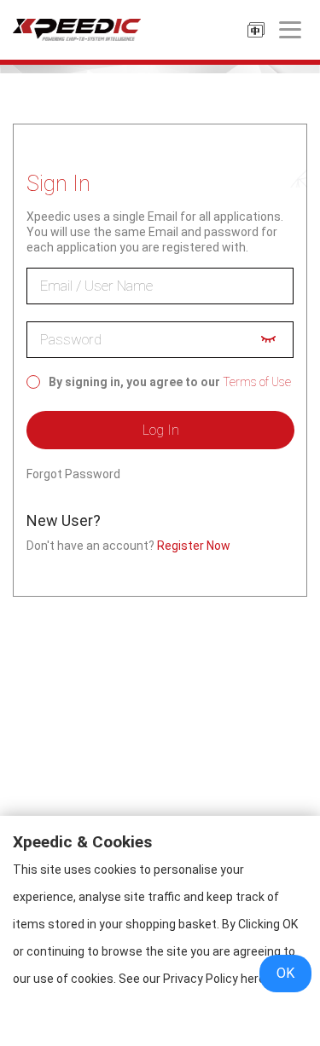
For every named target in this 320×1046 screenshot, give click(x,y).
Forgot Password (73, 474)
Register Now (193, 545)
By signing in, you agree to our (134, 382)
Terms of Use (257, 382)
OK (285, 973)
